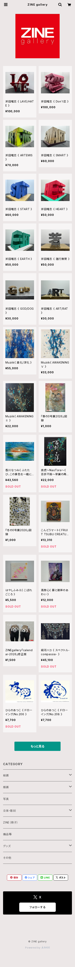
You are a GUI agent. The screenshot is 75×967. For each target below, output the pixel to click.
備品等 (7, 834)
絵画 (6, 775)
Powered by (33, 947)
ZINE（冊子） (10, 822)
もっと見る (37, 746)
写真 (6, 798)
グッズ (7, 846)
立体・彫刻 (9, 810)
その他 (7, 857)
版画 (6, 787)
